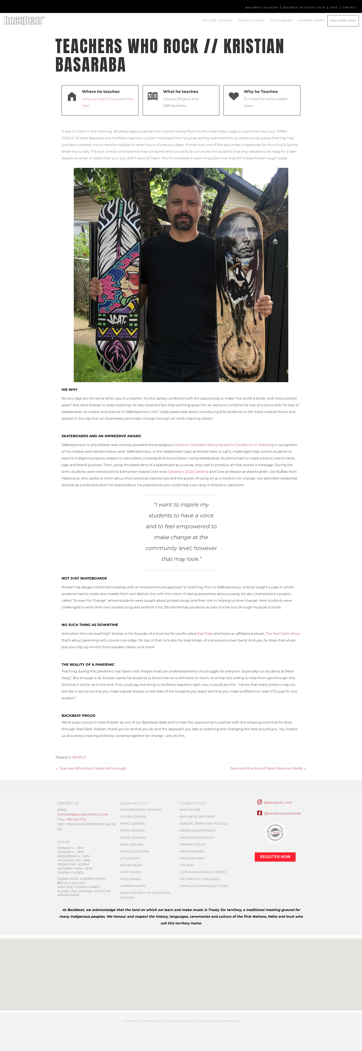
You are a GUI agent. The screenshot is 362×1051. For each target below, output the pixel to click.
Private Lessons (217, 20)
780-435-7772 (76, 819)
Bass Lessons (131, 844)
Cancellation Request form (204, 886)
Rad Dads (205, 634)
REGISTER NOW (343, 20)
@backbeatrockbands (282, 813)
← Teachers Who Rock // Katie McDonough (91, 768)
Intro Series (130, 872)
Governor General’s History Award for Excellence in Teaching (223, 445)
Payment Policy (193, 844)
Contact (350, 7)
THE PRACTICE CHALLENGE (200, 879)
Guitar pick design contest (203, 872)
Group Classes (251, 20)
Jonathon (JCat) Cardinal (188, 472)
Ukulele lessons (134, 851)
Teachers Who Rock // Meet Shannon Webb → (268, 768)
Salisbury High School (100, 99)
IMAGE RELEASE (192, 851)
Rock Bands (281, 20)
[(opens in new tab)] (275, 832)
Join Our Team (192, 858)
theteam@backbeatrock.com (82, 814)
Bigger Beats (131, 865)
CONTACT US (68, 803)
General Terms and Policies (203, 823)
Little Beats (130, 858)
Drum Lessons (132, 830)
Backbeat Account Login (304, 7)
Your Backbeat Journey (141, 810)
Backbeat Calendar (262, 7)
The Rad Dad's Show (283, 634)
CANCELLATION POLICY (197, 837)
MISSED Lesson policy (198, 830)
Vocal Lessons (133, 837)
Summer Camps (311, 20)
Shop (334, 7)
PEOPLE (79, 757)
